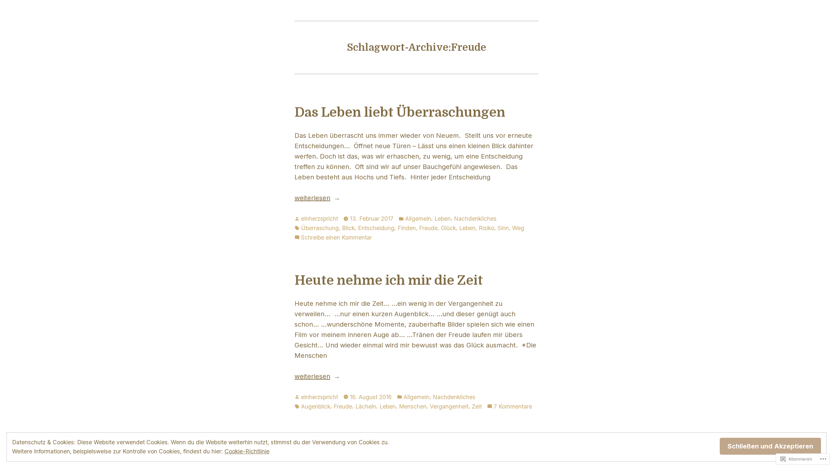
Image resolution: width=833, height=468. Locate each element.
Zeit (477, 406)
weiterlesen (312, 198)
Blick (348, 228)
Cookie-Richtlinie (247, 451)
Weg (518, 228)
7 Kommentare (513, 407)
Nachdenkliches (475, 218)
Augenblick (315, 406)
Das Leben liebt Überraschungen (399, 112)
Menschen (413, 406)
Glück (448, 228)
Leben (442, 218)
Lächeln (365, 406)
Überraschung (320, 228)
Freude (428, 228)
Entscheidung (376, 228)
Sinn (503, 228)
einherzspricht (319, 218)
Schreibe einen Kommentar (336, 238)
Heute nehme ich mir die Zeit (388, 280)
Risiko (486, 228)
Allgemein (418, 218)
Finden (407, 228)
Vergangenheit (449, 406)
